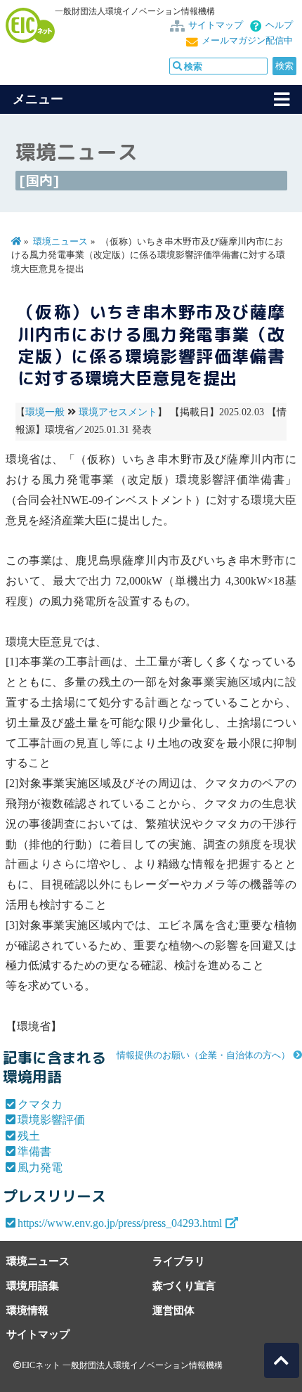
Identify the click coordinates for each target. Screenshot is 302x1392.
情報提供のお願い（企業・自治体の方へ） (203, 1055)
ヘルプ (279, 25)
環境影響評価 (51, 1120)
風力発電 (40, 1167)
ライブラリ (178, 1261)
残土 (29, 1136)
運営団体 (173, 1310)
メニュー (38, 99)
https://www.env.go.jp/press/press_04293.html (120, 1223)
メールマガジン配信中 (247, 41)
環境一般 (45, 412)
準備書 (34, 1151)
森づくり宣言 (184, 1286)
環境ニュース (60, 242)
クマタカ (40, 1104)
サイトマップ (215, 25)
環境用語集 (32, 1286)
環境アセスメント (118, 412)
